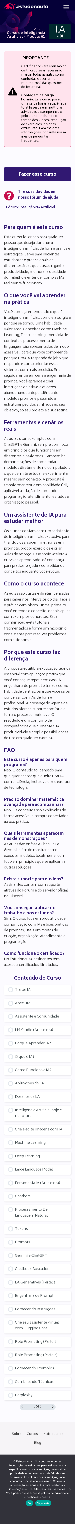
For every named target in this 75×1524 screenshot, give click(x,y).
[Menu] (66, 7)
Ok (29, 1503)
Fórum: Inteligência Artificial (30, 207)
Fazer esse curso (37, 174)
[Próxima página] (52, 1407)
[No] (70, 1489)
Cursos (32, 1434)
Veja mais (43, 1503)
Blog (37, 1443)
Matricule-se (53, 1434)
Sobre (16, 1434)
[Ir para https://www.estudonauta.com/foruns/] (37, 196)
